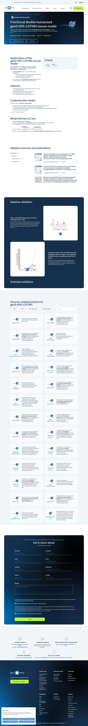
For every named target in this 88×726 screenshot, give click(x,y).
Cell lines (41, 686)
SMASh (40, 710)
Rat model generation (56, 678)
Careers (70, 701)
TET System (42, 708)
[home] (9, 8)
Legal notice (45, 723)
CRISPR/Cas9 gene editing (43, 713)
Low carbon (71, 711)
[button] (21, 17)
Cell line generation (58, 681)
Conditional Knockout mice (42, 688)
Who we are (70, 697)
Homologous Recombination (42, 701)
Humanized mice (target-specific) (43, 683)
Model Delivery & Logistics (29, 35)
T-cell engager (57, 699)
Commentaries (71, 680)
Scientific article (55, 65)
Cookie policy (39, 723)
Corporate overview (72, 703)
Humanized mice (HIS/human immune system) (43, 679)
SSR (40, 699)
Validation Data (47, 35)
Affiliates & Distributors (71, 716)
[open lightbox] (60, 223)
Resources (39, 35)
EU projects (70, 713)
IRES (40, 704)
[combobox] (81, 2)
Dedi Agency (62, 723)
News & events (71, 707)
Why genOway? (25, 8)
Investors (70, 699)
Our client (70, 705)
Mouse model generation (57, 674)
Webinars (70, 676)
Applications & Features (16, 35)
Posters (70, 674)
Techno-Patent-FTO (72, 709)
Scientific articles (72, 678)
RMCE (40, 697)
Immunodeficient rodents (43, 674)
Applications (56, 697)
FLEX (40, 706)
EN (82, 2)
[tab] (19, 153)
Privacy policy (32, 709)
